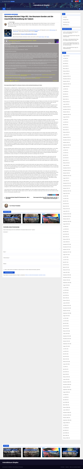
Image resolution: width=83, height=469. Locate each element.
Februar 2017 (65, 269)
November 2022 (66, 170)
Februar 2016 (65, 300)
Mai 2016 (65, 292)
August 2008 (65, 422)
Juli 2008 (65, 425)
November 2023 (66, 139)
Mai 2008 (65, 430)
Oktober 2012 (65, 341)
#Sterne (40, 24)
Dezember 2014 (66, 305)
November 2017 (66, 246)
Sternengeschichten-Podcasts (34, 30)
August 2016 (65, 285)
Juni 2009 (65, 397)
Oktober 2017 (65, 249)
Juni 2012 (65, 351)
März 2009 (65, 404)
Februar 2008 (65, 437)
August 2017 (65, 254)
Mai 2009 (65, 399)
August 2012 (65, 346)
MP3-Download (52, 30)
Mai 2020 (65, 231)
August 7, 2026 (47, 455)
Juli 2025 (65, 88)
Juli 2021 (65, 195)
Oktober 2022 (65, 173)
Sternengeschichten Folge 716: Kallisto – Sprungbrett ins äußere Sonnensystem (31, 220)
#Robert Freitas (28, 24)
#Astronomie (22, 23)
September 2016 (66, 282)
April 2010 (65, 371)
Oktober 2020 (65, 218)
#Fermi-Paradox (44, 23)
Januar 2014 (65, 333)
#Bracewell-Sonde (37, 23)
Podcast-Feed (23, 34)
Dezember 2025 (66, 76)
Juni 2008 (65, 427)
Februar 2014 (65, 330)
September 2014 (66, 313)
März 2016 (65, 297)
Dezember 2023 (66, 137)
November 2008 (66, 415)
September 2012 (66, 343)
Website (4, 263)
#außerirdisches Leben (29, 23)
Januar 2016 (65, 302)
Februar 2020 (65, 239)
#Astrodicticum (17, 23)
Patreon (43, 36)
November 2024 (66, 109)
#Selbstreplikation (35, 24)
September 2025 (66, 83)
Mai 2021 (65, 201)
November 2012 (66, 338)
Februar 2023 (65, 162)
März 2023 (65, 160)
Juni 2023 (65, 152)
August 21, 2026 (8, 454)
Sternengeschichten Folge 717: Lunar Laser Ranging (12, 219)
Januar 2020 (65, 241)
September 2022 (66, 175)
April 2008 (65, 432)
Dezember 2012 (66, 336)
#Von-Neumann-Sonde (12, 26)
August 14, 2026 (27, 454)
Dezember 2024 (66, 106)
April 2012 (65, 356)
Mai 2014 (65, 323)
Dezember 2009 (66, 381)
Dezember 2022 (66, 167)
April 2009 (65, 402)
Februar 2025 (65, 101)
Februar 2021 (65, 208)
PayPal (40, 36)
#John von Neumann (51, 23)
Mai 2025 (65, 94)
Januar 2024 (65, 134)
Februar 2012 (65, 361)
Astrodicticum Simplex (41, 5)
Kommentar (5, 231)
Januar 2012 (65, 364)
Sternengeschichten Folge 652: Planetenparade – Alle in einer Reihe (17, 198)
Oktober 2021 (65, 188)
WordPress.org (66, 24)
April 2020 (65, 234)
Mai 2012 (65, 353)
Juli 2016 (65, 287)
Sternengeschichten (15, 14)
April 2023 (65, 157)
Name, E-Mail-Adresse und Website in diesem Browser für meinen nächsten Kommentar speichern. (22, 269)
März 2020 (65, 236)
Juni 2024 (65, 122)
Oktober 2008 (65, 417)
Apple (28, 34)
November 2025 (66, 78)
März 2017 (65, 267)
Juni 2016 (65, 290)
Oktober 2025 (65, 81)
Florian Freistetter (16, 205)
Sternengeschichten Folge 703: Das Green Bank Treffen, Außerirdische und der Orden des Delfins (71, 43)
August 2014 (65, 315)
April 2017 (65, 264)
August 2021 (65, 193)
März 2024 (65, 129)
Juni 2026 (65, 60)
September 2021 (66, 190)
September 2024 (66, 114)
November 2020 (66, 216)
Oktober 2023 (65, 142)
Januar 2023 (65, 165)
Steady (47, 36)
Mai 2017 (65, 262)
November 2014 (66, 308)
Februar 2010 (65, 376)
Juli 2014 (65, 318)
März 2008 (65, 435)
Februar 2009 (65, 407)
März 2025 (65, 99)
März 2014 (65, 328)
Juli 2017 (64, 257)
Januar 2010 (65, 379)
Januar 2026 (65, 73)
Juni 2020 (65, 229)
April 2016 (65, 295)
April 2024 (65, 127)
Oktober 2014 (65, 310)
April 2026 (65, 66)
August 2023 (65, 147)
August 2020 (65, 223)
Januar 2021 (65, 211)
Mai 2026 (65, 63)
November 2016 (66, 277)
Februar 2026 (65, 71)
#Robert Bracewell (22, 24)
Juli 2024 (65, 119)
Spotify (36, 31)
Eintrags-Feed (65, 19)
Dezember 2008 (66, 412)
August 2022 (65, 178)
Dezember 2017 (66, 244)
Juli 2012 (65, 348)
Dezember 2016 (66, 274)
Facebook (34, 34)
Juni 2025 (65, 91)
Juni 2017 (65, 259)
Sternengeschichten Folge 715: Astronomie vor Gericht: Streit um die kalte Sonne (50, 220)
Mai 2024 (65, 124)
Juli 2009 (65, 394)
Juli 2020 (65, 226)
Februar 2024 (65, 132)
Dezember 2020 (66, 213)
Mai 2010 (65, 369)
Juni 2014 (65, 320)
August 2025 (65, 86)
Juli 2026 (65, 58)
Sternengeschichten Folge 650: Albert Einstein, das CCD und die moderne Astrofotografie (45, 198)
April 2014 (65, 325)
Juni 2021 (65, 198)
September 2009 (66, 389)
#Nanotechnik (10, 24)
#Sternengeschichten (46, 24)
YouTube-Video (15, 31)
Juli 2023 (65, 150)
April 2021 (65, 203)
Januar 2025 (65, 104)
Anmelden (65, 17)
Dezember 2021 (66, 183)
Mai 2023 (65, 155)
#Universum (52, 24)
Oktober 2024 (65, 111)
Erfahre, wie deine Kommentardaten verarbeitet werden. (35, 274)
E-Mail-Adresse (6, 257)
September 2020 (66, 221)
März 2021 (65, 206)
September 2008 (66, 420)
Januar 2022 (65, 180)
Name (4, 251)
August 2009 (65, 392)
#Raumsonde (15, 24)
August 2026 (65, 55)
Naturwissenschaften (8, 14)
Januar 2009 (65, 409)
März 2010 (65, 374)
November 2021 (66, 185)
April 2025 (65, 96)
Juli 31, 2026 (66, 455)
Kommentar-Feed (66, 22)
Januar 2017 (65, 272)
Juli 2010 (65, 366)
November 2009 (66, 384)
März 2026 (65, 68)
